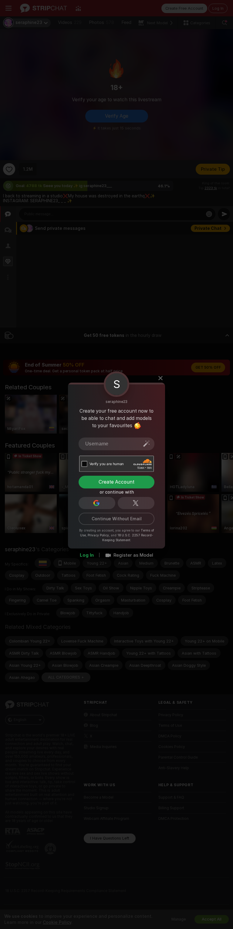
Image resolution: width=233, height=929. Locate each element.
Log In (87, 555)
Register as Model (133, 555)
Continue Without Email (117, 518)
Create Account (116, 482)
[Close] (160, 378)
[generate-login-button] (146, 443)
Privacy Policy (98, 535)
